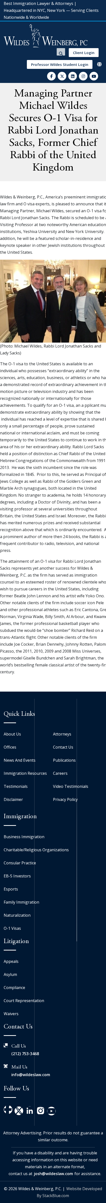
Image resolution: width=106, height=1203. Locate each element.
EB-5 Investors (17, 876)
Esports (11, 889)
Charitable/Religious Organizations (36, 850)
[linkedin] (72, 76)
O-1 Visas (12, 928)
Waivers (11, 1013)
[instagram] (83, 76)
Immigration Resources (25, 773)
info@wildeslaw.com (30, 1074)
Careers (60, 773)
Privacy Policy (65, 799)
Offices (10, 747)
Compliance (14, 987)
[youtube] (93, 76)
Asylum (10, 974)
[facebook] (51, 76)
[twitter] (62, 76)
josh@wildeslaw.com (53, 1173)
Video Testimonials (70, 786)
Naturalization (17, 915)
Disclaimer (13, 799)
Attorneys (62, 734)
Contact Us (63, 747)
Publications (64, 760)
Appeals (11, 961)
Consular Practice (20, 863)
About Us (12, 734)
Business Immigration (24, 836)
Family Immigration (21, 902)
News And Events (19, 760)
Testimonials (16, 786)
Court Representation (24, 1000)
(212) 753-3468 (25, 1053)
